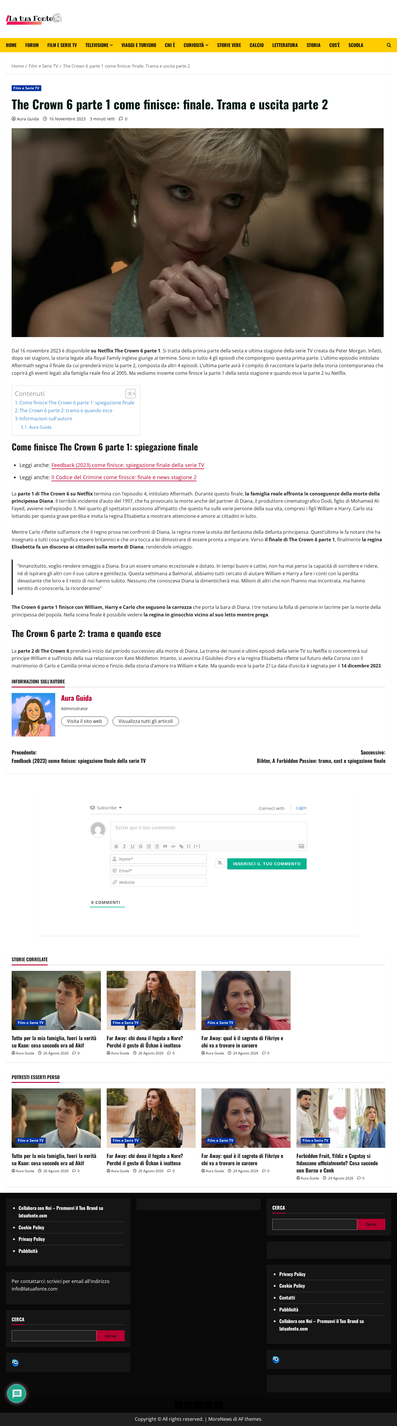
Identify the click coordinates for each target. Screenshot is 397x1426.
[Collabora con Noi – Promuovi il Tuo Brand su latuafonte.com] (188, 1405)
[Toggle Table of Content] (127, 394)
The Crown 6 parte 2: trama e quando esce (65, 410)
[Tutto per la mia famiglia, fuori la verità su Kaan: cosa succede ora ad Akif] (56, 1000)
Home (11, 44)
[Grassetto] (116, 846)
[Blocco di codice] (173, 846)
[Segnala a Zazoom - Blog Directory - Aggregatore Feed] (15, 1362)
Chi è (170, 44)
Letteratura (285, 44)
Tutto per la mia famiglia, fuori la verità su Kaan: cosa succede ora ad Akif (54, 1041)
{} (189, 846)
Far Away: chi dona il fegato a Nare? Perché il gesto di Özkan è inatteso (145, 1041)
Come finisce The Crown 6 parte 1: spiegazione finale (76, 402)
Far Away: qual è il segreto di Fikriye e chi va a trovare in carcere (242, 1041)
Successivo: (321, 756)
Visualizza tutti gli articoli (146, 721)
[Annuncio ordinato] (149, 846)
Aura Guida (28, 119)
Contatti (287, 1297)
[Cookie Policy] (218, 1405)
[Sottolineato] (132, 846)
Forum (32, 44)
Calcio (257, 44)
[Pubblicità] (198, 1405)
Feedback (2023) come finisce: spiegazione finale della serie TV (127, 465)
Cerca (18, 1319)
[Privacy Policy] (178, 1405)
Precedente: (79, 756)
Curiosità (194, 44)
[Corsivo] (124, 846)
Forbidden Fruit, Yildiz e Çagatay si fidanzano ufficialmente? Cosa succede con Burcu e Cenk (337, 1163)
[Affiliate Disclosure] (208, 1405)
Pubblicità (28, 1250)
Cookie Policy (31, 1227)
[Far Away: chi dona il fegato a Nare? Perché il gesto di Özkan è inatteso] (151, 1000)
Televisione (96, 44)
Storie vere (229, 44)
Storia (314, 44)
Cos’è (334, 44)
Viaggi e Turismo (138, 44)
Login (301, 807)
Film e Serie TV (62, 44)
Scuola (355, 44)
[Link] (181, 846)
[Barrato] (141, 846)
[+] (197, 846)
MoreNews (220, 1419)
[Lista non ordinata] (157, 846)
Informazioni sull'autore (45, 418)
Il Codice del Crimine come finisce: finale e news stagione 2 (123, 477)
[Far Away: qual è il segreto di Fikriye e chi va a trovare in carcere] (246, 1000)
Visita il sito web (84, 721)
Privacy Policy (32, 1238)
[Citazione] (165, 846)
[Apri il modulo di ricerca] (389, 45)
